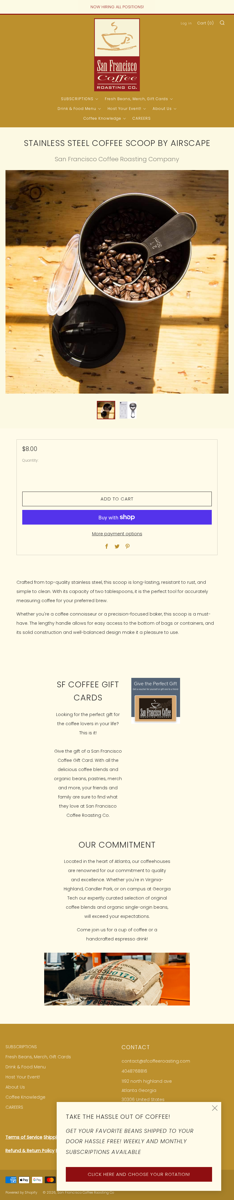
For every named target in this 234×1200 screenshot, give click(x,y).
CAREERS (142, 118)
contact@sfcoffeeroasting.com (156, 1061)
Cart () (205, 23)
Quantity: (30, 460)
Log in (186, 23)
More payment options (117, 534)
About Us (162, 108)
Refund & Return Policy (30, 1150)
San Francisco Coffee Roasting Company (117, 159)
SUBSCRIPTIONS (77, 98)
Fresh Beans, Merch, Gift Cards (136, 98)
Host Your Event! (124, 108)
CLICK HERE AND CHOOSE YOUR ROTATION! (139, 1174)
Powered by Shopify (21, 1192)
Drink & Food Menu (77, 108)
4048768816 (134, 1071)
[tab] (106, 410)
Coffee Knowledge (102, 118)
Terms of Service (23, 1137)
